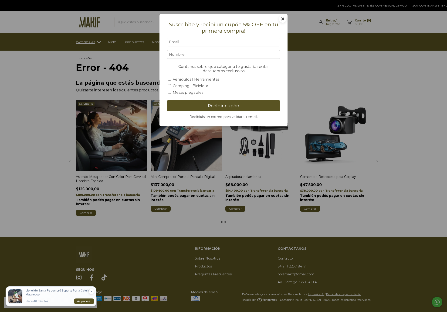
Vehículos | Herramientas (196, 79)
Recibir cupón (223, 105)
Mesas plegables (188, 92)
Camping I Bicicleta (190, 86)
